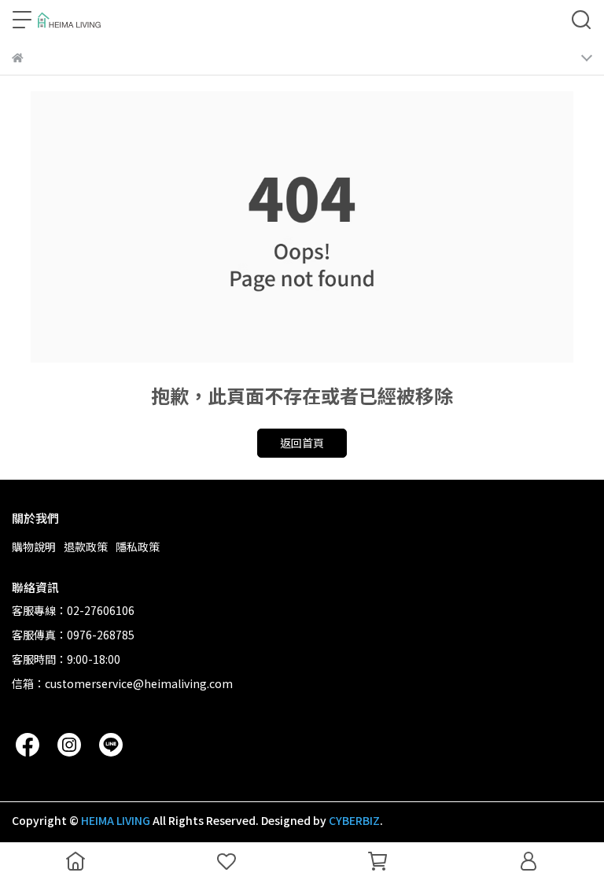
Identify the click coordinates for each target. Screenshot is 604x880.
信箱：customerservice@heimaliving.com (122, 683)
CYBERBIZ (354, 820)
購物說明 (34, 546)
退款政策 (86, 546)
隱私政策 (138, 546)
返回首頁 (302, 443)
